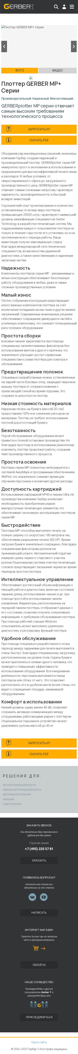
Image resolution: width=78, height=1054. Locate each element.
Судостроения (12, 804)
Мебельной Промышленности (22, 790)
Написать (39, 912)
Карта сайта (39, 1042)
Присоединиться (39, 1017)
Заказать (39, 860)
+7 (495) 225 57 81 (39, 849)
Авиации (8, 799)
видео (57, 70)
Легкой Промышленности (19, 785)
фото (19, 70)
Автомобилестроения (17, 794)
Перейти (39, 965)
